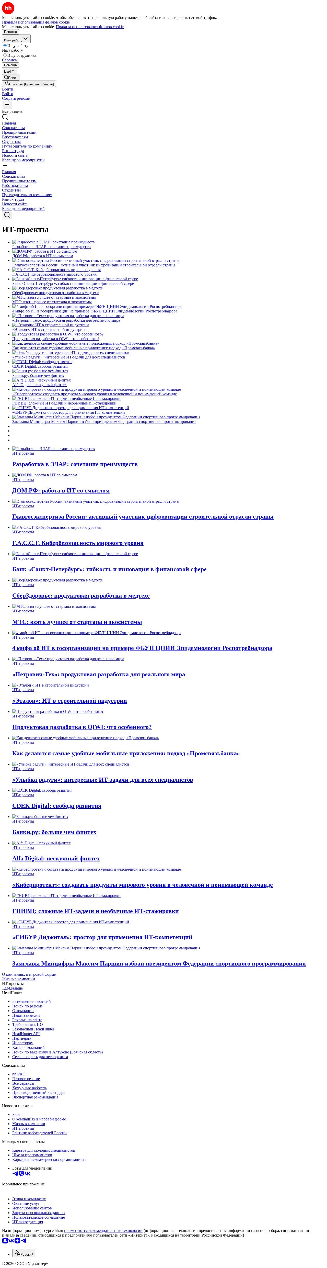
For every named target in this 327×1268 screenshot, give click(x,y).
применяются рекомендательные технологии (103, 1230)
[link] (10, 77)
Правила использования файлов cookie (90, 27)
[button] (7, 89)
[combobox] (23, 1253)
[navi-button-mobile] (7, 105)
